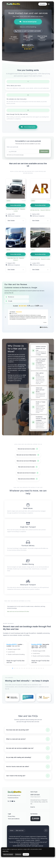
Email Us (32, 807)
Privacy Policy (11, 816)
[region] (28, 317)
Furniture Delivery (28, 546)
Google (39, 354)
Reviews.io (43, 353)
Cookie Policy (5, 851)
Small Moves (28, 508)
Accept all (26, 854)
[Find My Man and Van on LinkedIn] (14, 801)
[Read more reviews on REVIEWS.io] (44, 328)
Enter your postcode (12, 147)
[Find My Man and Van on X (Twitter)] (8, 801)
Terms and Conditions (13, 818)
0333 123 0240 (35, 795)
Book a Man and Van (15, 205)
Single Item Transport (28, 527)
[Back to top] (46, 830)
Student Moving (28, 564)
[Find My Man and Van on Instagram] (10, 801)
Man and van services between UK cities (18, 611)
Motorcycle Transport (28, 585)
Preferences (18, 854)
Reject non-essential (8, 854)
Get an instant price (29, 22)
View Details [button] (11, 220)
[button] (5, 317)
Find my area (44, 151)
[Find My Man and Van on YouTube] (12, 801)
